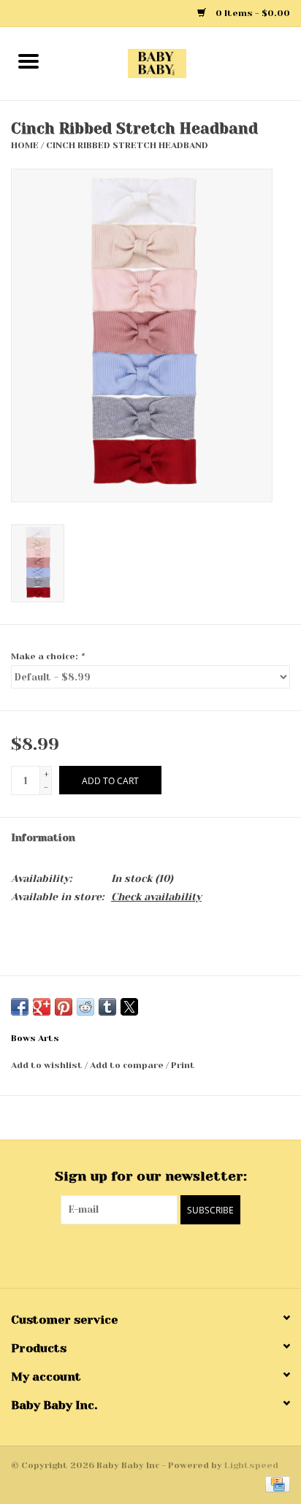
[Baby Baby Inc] (179, 63)
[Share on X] (129, 1007)
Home (25, 145)
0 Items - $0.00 (251, 13)
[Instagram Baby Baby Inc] (163, 1254)
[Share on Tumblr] (107, 1007)
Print (183, 1065)
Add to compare (128, 1065)
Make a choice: (47, 656)
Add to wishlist (48, 1065)
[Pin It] (63, 1007)
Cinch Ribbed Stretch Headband (127, 145)
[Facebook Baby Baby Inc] (137, 1254)
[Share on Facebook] (19, 1007)
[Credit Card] (275, 1483)
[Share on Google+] (41, 1007)
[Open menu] (28, 60)
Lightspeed (251, 1465)
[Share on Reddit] (85, 1007)
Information (43, 837)
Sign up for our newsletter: (151, 1176)
